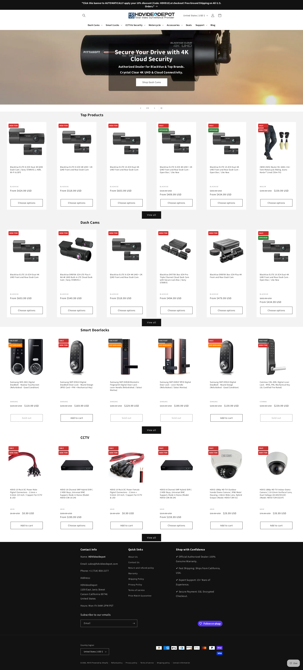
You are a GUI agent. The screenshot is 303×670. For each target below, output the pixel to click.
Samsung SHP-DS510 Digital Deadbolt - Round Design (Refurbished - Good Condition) (224, 385)
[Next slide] (154, 108)
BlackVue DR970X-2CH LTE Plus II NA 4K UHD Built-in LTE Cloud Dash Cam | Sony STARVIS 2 (76, 277)
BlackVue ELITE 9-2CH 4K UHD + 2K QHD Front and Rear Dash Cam (76, 168)
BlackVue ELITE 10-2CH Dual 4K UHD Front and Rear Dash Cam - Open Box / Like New (225, 170)
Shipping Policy (136, 578)
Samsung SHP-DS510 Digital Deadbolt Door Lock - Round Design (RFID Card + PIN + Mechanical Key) (76, 385)
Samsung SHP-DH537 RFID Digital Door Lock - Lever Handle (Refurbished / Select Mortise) (175, 385)
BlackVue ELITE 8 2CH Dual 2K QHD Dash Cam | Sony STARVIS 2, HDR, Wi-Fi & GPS (26, 170)
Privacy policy (131, 663)
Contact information (181, 663)
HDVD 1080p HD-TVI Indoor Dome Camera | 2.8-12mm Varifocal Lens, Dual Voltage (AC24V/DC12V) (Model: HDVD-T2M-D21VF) (276, 493)
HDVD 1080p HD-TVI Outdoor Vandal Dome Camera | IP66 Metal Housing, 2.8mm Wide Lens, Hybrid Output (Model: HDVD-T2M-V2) (226, 493)
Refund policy (116, 663)
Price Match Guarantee (140, 595)
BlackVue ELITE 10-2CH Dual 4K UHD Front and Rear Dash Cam (124, 168)
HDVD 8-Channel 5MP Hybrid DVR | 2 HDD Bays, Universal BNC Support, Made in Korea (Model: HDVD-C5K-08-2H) (176, 493)
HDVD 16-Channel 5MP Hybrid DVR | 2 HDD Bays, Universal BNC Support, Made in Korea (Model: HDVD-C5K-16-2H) (76, 493)
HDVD (89, 663)
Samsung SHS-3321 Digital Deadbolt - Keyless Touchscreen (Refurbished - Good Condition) (24, 385)
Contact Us (134, 562)
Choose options (26, 202)
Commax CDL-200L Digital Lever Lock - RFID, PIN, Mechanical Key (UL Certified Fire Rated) (275, 385)
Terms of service (136, 590)
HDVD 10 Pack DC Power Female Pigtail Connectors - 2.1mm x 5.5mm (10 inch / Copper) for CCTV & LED (126, 493)
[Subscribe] (133, 623)
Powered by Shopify (100, 663)
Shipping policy (163, 663)
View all (151, 214)
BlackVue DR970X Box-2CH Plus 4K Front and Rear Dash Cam (226, 276)
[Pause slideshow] (162, 108)
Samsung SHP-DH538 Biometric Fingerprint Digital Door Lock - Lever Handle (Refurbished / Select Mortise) (126, 386)
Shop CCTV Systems (151, 85)
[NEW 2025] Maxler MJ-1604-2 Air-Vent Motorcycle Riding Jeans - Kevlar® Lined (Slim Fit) (275, 170)
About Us (133, 556)
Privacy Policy (135, 584)
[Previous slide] (140, 108)
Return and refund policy (141, 567)
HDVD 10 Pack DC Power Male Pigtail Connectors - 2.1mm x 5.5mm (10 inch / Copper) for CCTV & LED (26, 493)
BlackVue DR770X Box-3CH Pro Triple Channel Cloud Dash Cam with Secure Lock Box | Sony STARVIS (174, 278)
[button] (83, 15)
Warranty (133, 573)
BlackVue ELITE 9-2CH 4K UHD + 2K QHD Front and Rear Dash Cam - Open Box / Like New (176, 170)
